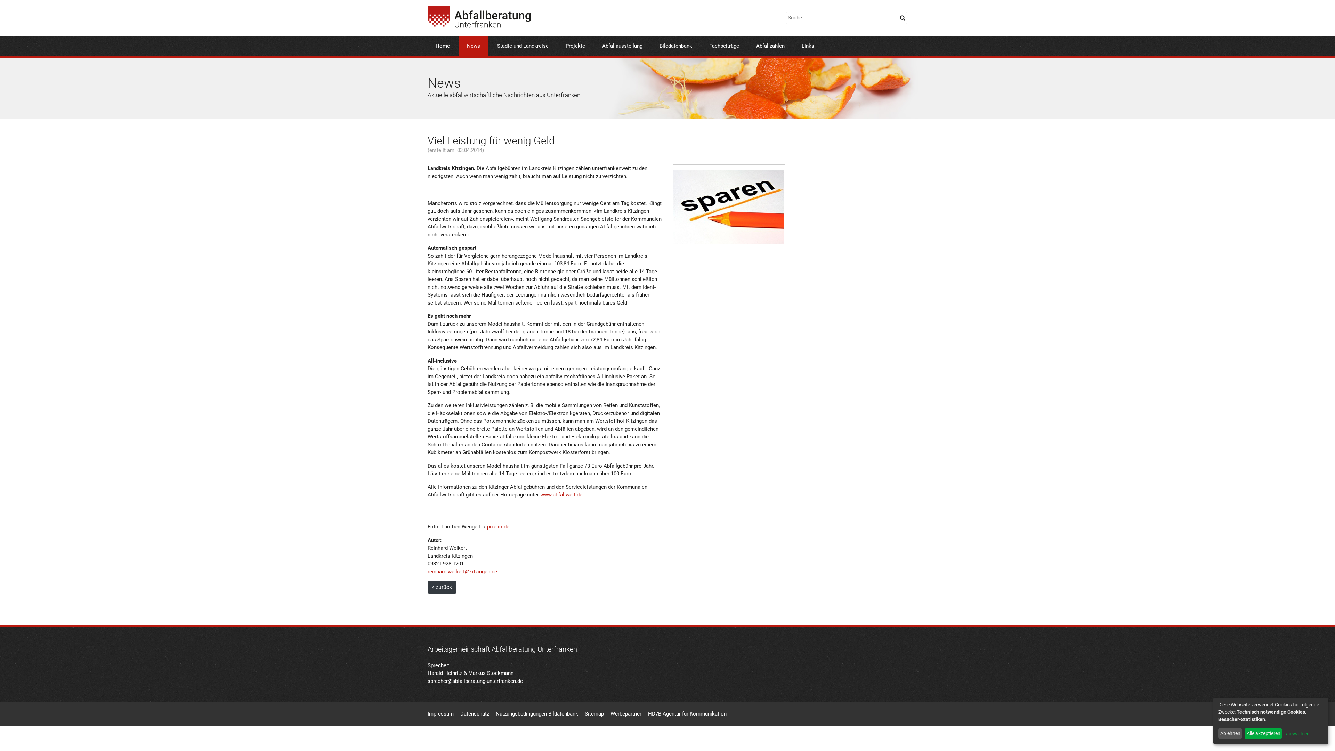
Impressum (441, 714)
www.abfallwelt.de (561, 495)
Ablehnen (1230, 733)
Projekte (575, 46)
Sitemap (594, 714)
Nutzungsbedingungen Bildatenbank (537, 714)
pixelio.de (498, 527)
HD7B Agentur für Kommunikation (687, 714)
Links (808, 46)
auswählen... (1300, 733)
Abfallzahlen (770, 46)
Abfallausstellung (622, 46)
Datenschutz (474, 714)
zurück (443, 587)
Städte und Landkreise (523, 46)
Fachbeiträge (724, 46)
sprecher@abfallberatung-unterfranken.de (475, 681)
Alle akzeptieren (1263, 733)
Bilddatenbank (676, 46)
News (473, 46)
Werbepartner (625, 714)
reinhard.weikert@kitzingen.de (462, 571)
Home (443, 46)
